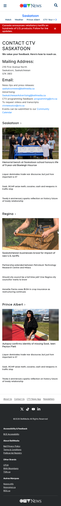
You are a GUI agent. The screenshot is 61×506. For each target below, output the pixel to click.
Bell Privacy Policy (11, 446)
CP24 (6, 465)
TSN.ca (6, 472)
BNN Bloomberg (10, 468)
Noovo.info (8, 484)
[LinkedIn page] (39, 409)
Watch (8, 20)
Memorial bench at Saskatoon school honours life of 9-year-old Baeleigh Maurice (30, 164)
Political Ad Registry (12, 453)
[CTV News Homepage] (30, 5)
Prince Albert (33, 20)
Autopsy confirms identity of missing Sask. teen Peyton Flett (28, 345)
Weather (19, 20)
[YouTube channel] (33, 409)
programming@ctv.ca (45, 98)
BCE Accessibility (11, 434)
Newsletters (48, 399)
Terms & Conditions (12, 449)
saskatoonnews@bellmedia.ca (18, 88)
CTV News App (34, 399)
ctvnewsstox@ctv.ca (13, 105)
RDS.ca (6, 490)
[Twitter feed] (22, 409)
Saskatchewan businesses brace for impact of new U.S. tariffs (28, 254)
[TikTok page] (27, 409)
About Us (7, 399)
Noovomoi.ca (9, 487)
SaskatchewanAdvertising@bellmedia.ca (24, 95)
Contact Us (19, 399)
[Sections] (5, 5)
